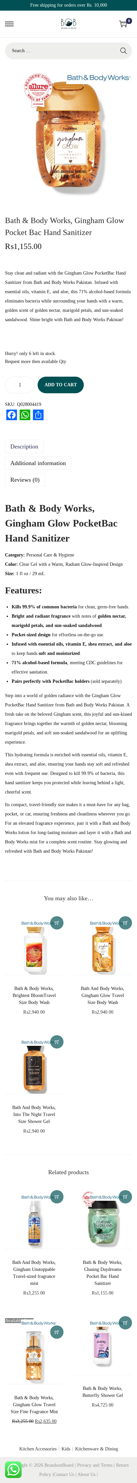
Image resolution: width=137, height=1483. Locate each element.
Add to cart (61, 384)
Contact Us (64, 1474)
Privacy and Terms (94, 1465)
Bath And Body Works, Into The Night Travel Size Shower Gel (34, 1114)
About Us (87, 1474)
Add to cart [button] (57, 922)
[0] (123, 24)
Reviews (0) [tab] (25, 479)
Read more (57, 1332)
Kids (66, 1448)
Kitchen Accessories (38, 1448)
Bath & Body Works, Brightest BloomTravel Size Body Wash (34, 995)
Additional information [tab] (38, 463)
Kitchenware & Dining (96, 1448)
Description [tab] (24, 446)
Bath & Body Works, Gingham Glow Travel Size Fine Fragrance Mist (34, 1404)
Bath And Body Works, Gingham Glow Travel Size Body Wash (102, 995)
